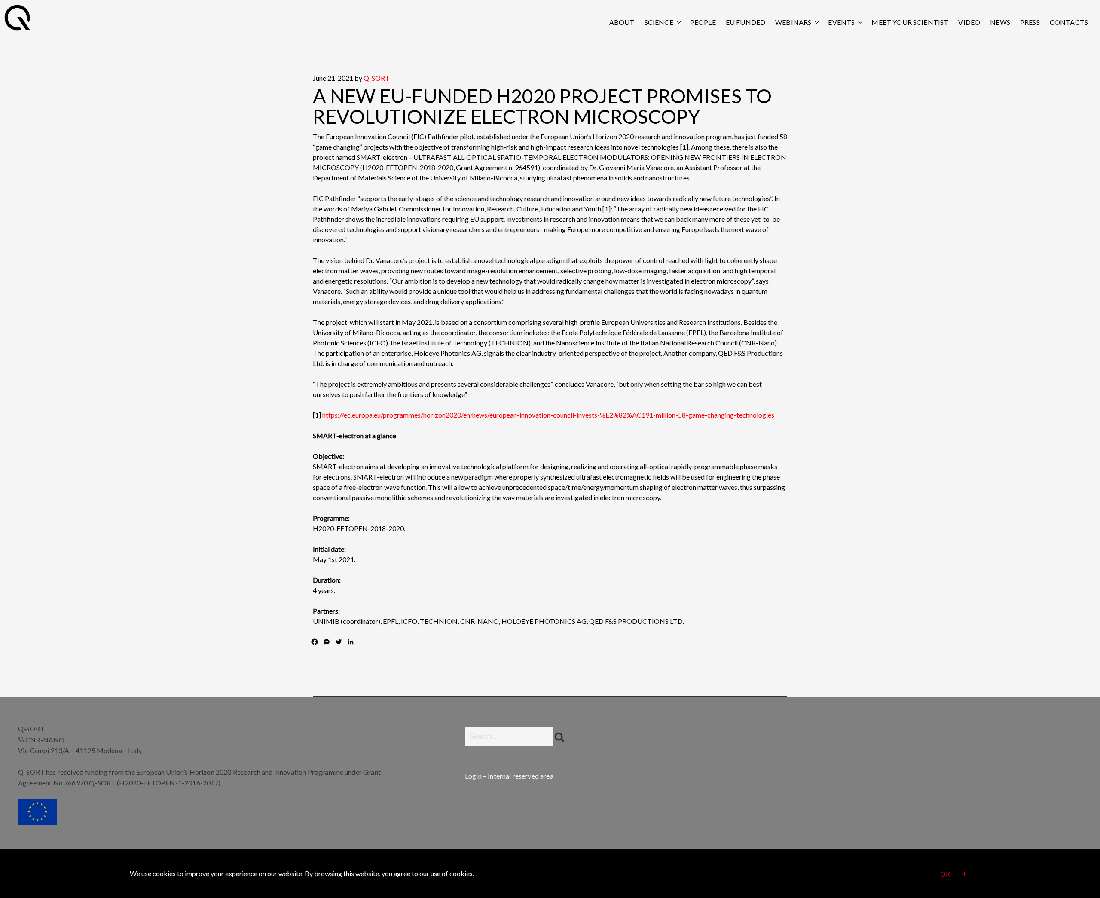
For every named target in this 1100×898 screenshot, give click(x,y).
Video (969, 22)
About (622, 22)
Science (659, 22)
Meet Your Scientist (909, 22)
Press (1030, 22)
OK (945, 874)
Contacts (1069, 22)
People (703, 22)
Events (841, 22)
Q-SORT (377, 78)
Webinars (793, 22)
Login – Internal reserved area (509, 776)
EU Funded (745, 22)
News (1000, 22)
